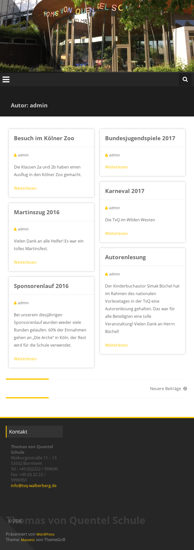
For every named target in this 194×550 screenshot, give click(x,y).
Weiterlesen (25, 188)
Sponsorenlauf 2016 (41, 286)
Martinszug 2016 (37, 212)
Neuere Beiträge (166, 388)
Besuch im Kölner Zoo (44, 138)
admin (23, 155)
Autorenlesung (125, 257)
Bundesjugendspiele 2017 (140, 138)
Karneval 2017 (124, 191)
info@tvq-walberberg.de (34, 485)
